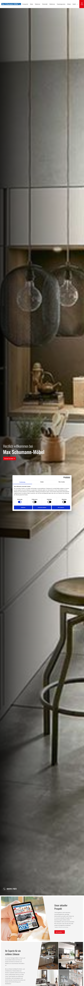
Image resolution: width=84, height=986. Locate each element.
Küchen (31, 4)
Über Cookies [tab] (62, 481)
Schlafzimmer (52, 4)
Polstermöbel (44, 4)
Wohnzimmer (37, 4)
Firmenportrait (25, 4)
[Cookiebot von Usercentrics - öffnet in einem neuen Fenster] (64, 478)
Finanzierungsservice (61, 4)
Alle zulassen (61, 507)
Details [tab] (42, 481)
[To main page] (11, 4)
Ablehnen (23, 507)
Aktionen (69, 4)
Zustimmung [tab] (22, 482)
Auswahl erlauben (42, 507)
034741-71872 (12, 888)
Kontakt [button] (74, 4)
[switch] (34, 502)
